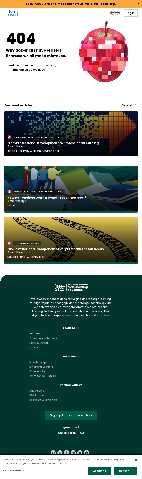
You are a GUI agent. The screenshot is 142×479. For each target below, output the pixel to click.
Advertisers (36, 390)
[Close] (136, 460)
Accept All (99, 471)
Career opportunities (43, 338)
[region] (71, 466)
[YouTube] (79, 453)
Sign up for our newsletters (71, 415)
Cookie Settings (13, 470)
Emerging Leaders (41, 367)
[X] (59, 453)
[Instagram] (66, 453)
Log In (131, 13)
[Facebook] (53, 453)
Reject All (125, 471)
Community (37, 371)
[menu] (4, 13)
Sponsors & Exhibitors (43, 400)
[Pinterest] (86, 453)
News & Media (38, 343)
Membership (37, 362)
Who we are (37, 333)
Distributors (36, 395)
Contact (34, 347)
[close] (138, 3)
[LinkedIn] (73, 453)
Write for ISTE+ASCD (42, 376)
